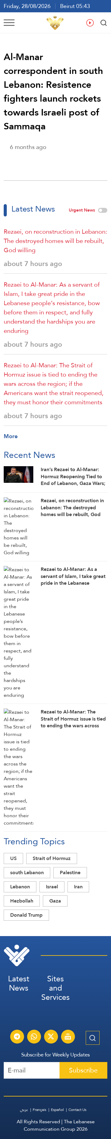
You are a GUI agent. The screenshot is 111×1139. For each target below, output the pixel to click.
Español (57, 1109)
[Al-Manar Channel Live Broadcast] (68, 1037)
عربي (24, 1109)
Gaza (55, 900)
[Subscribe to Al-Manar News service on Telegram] (17, 1037)
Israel (52, 886)
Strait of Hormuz (52, 858)
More (11, 436)
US (13, 858)
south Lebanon (27, 872)
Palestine (70, 872)
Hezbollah (21, 900)
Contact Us (77, 1109)
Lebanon (20, 886)
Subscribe (83, 1070)
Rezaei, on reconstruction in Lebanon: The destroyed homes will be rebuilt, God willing (55, 241)
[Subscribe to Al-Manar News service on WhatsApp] (34, 1037)
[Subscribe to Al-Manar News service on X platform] (51, 1037)
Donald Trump (26, 915)
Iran (78, 886)
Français (39, 1109)
